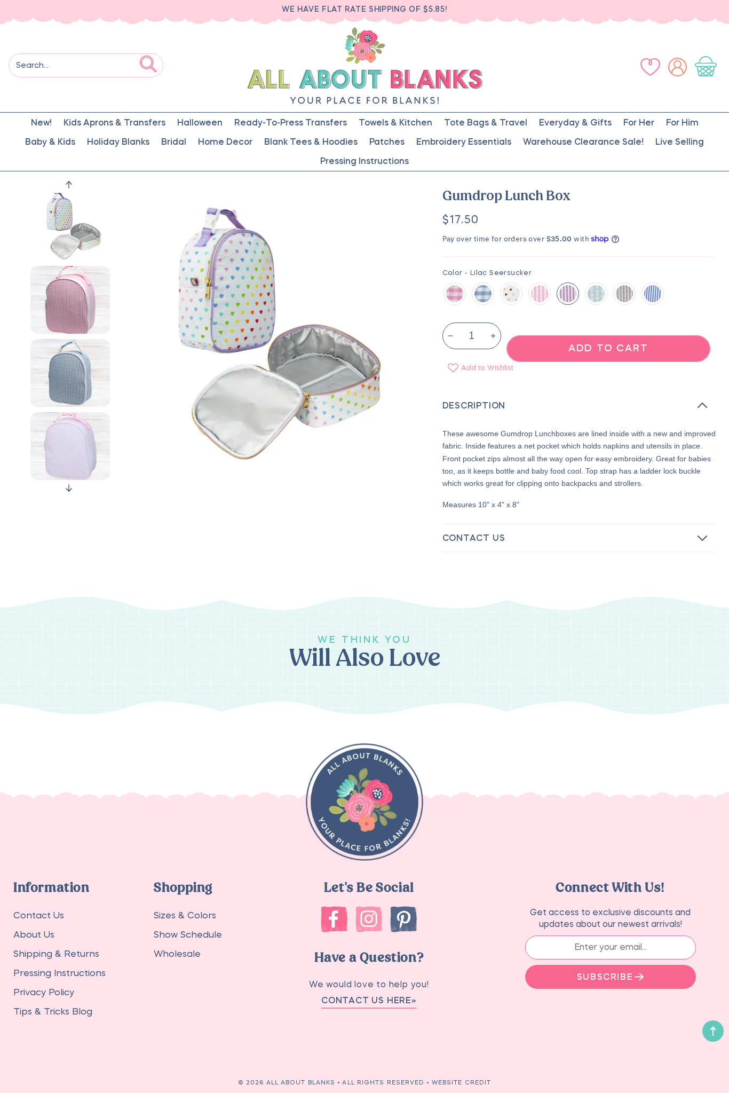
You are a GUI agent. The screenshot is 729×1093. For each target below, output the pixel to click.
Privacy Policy (43, 992)
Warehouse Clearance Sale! (583, 141)
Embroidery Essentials (463, 141)
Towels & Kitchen (395, 122)
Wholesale (177, 953)
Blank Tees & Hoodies (311, 141)
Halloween (200, 122)
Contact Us (38, 915)
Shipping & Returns (56, 953)
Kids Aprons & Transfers (114, 122)
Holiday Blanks (118, 141)
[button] (708, 66)
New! (41, 122)
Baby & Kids (50, 141)
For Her (638, 122)
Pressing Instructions (364, 160)
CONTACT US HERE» (369, 1000)
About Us (33, 934)
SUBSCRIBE (605, 976)
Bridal (173, 141)
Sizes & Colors (185, 915)
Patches (387, 141)
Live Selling (679, 141)
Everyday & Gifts (575, 122)
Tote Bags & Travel (485, 122)
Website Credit (461, 1083)
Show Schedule (188, 934)
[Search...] (148, 63)
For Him (682, 122)
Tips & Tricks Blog (52, 1011)
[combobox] (86, 65)
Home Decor (225, 141)
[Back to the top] (713, 1031)
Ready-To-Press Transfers (290, 122)
